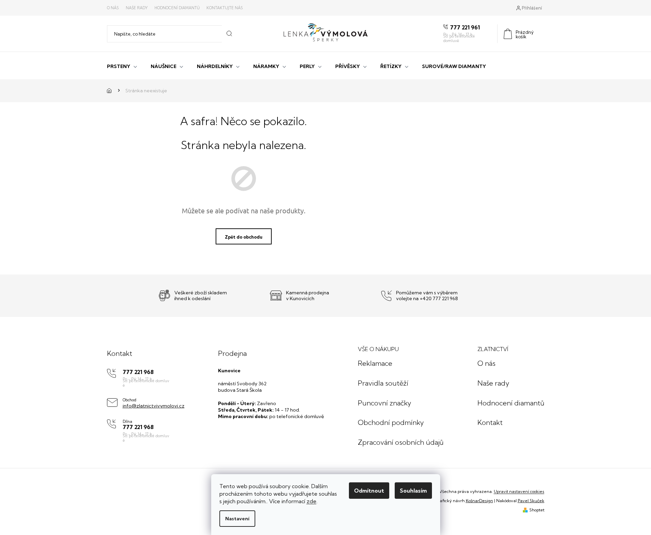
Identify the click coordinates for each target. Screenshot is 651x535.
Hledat (229, 33)
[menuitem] (122, 65)
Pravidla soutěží (383, 383)
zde (311, 501)
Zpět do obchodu (243, 237)
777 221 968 (138, 372)
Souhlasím (413, 490)
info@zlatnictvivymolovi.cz (154, 406)
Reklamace (375, 363)
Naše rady (137, 7)
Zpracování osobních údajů (401, 442)
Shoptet (536, 509)
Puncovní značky (384, 403)
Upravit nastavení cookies (519, 491)
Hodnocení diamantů (177, 7)
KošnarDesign (479, 500)
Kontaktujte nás (224, 7)
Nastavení (237, 519)
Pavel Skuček (531, 500)
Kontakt (490, 422)
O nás (113, 7)
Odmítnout (369, 490)
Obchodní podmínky (391, 422)
